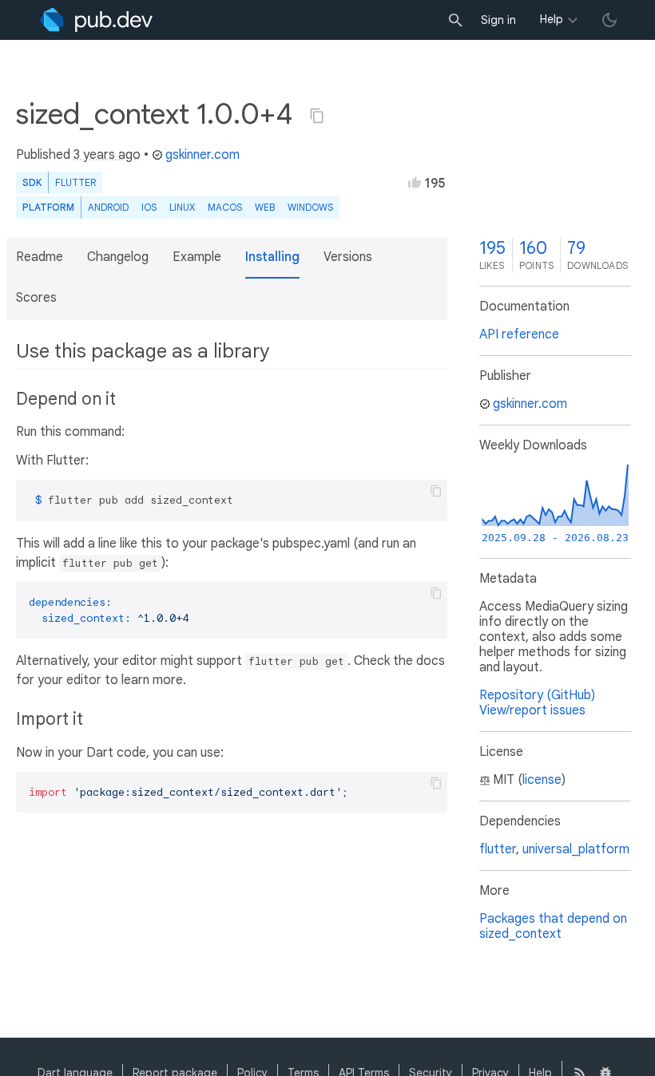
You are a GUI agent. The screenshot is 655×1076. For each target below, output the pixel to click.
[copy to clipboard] (436, 491)
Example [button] (197, 257)
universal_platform (575, 849)
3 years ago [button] (107, 155)
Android (108, 207)
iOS (149, 207)
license (542, 780)
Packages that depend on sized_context (553, 926)
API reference (519, 334)
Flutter (75, 182)
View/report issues (532, 710)
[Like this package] (414, 182)
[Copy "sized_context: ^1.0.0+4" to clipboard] (317, 116)
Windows (310, 207)
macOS (225, 207)
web (265, 207)
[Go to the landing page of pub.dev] (96, 20)
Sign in (498, 20)
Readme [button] (39, 257)
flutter (497, 849)
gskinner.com (202, 155)
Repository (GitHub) (537, 695)
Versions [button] (348, 257)
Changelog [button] (118, 257)
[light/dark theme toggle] (609, 20)
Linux (182, 207)
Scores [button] (36, 298)
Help (551, 19)
